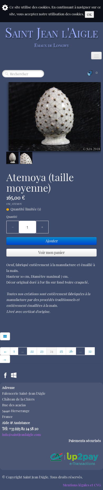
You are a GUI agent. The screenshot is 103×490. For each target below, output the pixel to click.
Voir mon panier (51, 252)
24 (51, 351)
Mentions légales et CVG (82, 485)
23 (41, 351)
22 (32, 351)
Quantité (11, 217)
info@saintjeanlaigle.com (21, 434)
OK (89, 14)
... (22, 351)
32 (89, 351)
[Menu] (96, 55)
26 (71, 351)
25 (61, 351)
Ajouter (51, 240)
